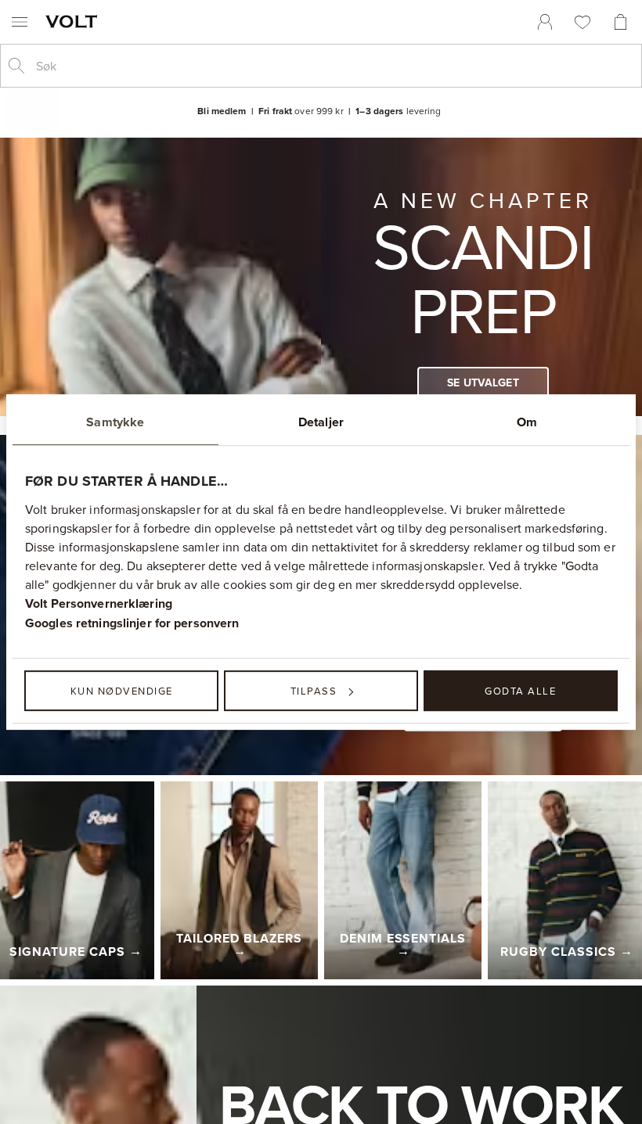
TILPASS (313, 691)
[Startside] (74, 21)
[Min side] (545, 22)
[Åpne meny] (19, 22)
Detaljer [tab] (321, 422)
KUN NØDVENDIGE (121, 691)
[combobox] (333, 66)
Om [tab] (527, 422)
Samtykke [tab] (115, 422)
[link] (545, 22)
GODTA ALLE (520, 691)
